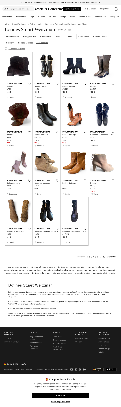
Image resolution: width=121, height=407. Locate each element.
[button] (116, 9)
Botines (48, 24)
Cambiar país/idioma (60, 401)
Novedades (7, 16)
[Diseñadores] (28, 17)
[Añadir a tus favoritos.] (29, 83)
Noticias (101, 352)
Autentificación (36, 342)
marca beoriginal (83, 273)
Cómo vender (58, 336)
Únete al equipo (104, 348)
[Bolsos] (77, 17)
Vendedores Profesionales (58, 348)
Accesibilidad (8, 369)
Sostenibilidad (103, 342)
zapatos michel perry (18, 267)
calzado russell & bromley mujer (59, 270)
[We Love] (57, 17)
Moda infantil (100, 16)
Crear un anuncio (59, 340)
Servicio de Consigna (12, 342)
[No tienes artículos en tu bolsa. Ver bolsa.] (116, 9)
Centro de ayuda (81, 338)
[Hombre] (47, 17)
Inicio (7, 24)
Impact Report (103, 345)
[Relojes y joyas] (93, 17)
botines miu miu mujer (87, 270)
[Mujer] (36, 17)
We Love (52, 16)
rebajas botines (34, 270)
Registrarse (105, 9)
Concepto (7, 338)
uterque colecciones (62, 273)
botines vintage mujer (14, 270)
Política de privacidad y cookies (56, 369)
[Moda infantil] (108, 17)
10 (104, 256)
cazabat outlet (100, 273)
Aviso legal (19, 369)
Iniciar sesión (91, 9)
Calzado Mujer (36, 24)
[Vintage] (68, 17)
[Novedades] (14, 17)
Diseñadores (20, 16)
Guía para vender (59, 343)
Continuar (60, 395)
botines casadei (107, 270)
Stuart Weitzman (19, 24)
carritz (112, 273)
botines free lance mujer (98, 267)
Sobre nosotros (104, 338)
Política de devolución (34, 347)
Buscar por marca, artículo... (18, 9)
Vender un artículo (72, 9)
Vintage (62, 16)
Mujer (32, 16)
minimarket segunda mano (42, 267)
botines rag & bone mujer (17, 273)
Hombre (41, 16)
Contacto (79, 342)
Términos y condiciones (34, 369)
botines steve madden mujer (71, 267)
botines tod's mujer (41, 273)
